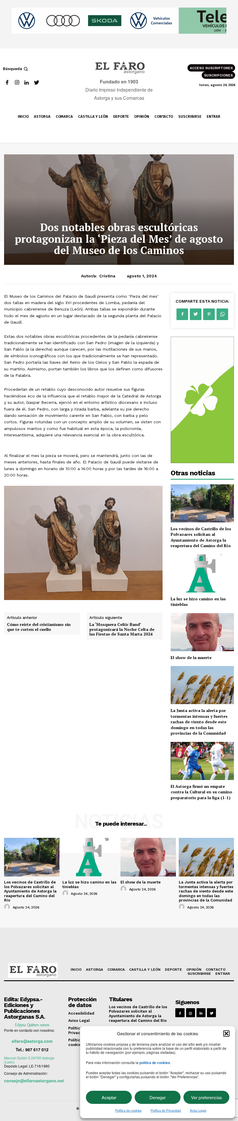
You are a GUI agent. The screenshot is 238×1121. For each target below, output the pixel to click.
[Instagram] (17, 82)
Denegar (157, 1097)
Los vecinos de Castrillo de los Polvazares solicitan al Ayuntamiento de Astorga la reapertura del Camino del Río (201, 537)
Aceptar (109, 1097)
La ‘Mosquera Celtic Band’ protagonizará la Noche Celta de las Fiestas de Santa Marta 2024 (121, 629)
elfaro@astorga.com (32, 1041)
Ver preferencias (206, 1097)
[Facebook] (7, 82)
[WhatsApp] (222, 314)
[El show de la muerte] (202, 632)
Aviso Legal (198, 1110)
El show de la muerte (191, 657)
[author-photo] (8, 907)
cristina (107, 276)
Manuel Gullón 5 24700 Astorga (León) (29, 1059)
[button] (226, 1033)
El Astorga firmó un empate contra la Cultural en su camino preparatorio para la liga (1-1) (201, 791)
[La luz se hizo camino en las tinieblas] (202, 573)
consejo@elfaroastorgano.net (34, 1080)
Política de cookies (128, 1110)
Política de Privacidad (166, 1110)
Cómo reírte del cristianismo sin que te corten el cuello (39, 627)
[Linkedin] (27, 82)
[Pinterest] (209, 314)
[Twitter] (36, 82)
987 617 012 (36, 1049)
